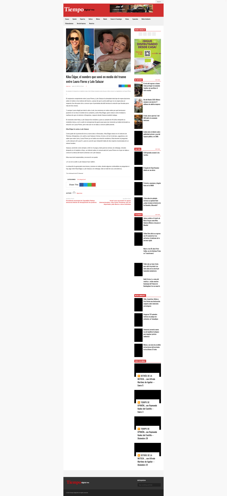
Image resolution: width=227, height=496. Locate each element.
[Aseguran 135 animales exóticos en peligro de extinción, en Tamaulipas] (138, 320)
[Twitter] (147, 2)
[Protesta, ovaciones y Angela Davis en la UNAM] (138, 188)
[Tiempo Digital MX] (79, 10)
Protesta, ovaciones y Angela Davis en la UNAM (152, 184)
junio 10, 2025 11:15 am (78, 86)
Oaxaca (67, 19)
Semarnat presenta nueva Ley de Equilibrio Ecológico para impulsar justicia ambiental (151, 333)
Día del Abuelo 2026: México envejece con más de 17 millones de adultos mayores (151, 101)
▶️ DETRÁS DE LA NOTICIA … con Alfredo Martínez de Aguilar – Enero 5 (146, 380)
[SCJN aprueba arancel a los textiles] (138, 158)
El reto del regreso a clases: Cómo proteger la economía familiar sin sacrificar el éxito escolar (151, 87)
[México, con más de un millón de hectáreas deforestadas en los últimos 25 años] (138, 350)
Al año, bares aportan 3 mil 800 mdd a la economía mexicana (151, 118)
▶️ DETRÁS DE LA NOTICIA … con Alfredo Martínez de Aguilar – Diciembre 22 (146, 460)
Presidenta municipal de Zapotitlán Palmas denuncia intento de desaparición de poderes (81, 201)
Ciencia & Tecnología (116, 19)
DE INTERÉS (138, 80)
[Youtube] (153, 2)
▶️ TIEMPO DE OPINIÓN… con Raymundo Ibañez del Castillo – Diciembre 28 (147, 433)
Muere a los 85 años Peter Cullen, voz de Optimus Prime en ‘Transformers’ (152, 251)
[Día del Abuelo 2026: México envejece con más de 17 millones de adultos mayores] (138, 106)
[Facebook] (144, 2)
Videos (127, 19)
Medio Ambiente (146, 19)
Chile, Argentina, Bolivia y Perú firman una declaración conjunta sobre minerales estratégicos (151, 302)
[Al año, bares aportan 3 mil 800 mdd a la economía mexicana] (138, 122)
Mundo (105, 19)
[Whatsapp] (126, 86)
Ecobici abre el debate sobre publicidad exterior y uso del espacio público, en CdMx (151, 134)
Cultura (91, 19)
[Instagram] (150, 2)
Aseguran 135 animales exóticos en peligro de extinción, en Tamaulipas (150, 316)
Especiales (135, 19)
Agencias (68, 86)
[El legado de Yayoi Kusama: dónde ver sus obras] (138, 173)
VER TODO (157, 79)
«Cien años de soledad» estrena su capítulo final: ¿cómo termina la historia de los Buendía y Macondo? (152, 201)
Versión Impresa (81, 23)
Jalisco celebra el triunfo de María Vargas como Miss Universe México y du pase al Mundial (151, 221)
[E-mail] (129, 86)
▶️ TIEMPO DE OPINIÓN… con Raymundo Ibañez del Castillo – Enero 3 (147, 407)
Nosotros (91, 23)
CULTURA (138, 149)
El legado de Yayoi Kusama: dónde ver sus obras (151, 169)
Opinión (75, 19)
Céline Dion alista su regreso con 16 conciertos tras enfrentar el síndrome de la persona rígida (151, 237)
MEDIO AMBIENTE (140, 296)
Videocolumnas (69, 23)
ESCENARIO (138, 215)
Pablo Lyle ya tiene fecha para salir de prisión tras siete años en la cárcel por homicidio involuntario (151, 267)
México (98, 19)
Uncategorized (81, 179)
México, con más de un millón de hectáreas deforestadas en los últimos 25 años (152, 347)
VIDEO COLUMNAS (140, 361)
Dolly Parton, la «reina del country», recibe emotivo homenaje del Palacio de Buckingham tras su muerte (151, 282)
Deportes (82, 19)
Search (159, 1)
